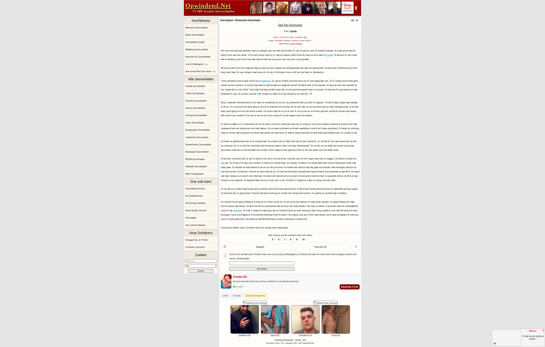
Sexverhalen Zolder (195, 42)
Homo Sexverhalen (194, 122)
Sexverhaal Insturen (195, 188)
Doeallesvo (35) (245, 335)
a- (357, 20)
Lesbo (292, 44)
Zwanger (298, 44)
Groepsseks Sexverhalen (197, 130)
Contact (298, 340)
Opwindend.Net (208, 5)
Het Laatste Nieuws (195, 225)
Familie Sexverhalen (195, 86)
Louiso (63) (335, 335)
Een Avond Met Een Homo (200, 71)
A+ (352, 20)
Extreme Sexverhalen (196, 100)
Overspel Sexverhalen (196, 115)
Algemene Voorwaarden (284, 340)
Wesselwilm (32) (305, 335)
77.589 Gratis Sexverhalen (213, 11)
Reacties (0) (320, 247)
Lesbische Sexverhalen (196, 137)
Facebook (266, 81)
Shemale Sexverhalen (196, 166)
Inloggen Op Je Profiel (196, 240)
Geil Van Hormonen (290, 25)
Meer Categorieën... (195, 174)
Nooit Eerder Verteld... (196, 210)
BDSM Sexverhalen (195, 159)
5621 (305, 37)
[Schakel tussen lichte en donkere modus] (356, 8)
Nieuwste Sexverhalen (196, 27)
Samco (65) (275, 335)
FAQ (304, 340)
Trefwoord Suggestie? (255, 295)
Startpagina (226, 20)
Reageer (260, 247)
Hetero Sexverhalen (195, 108)
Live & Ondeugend (196, 64)
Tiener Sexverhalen (195, 93)
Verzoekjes (190, 217)
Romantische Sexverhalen (198, 144)
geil (222, 163)
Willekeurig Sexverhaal (196, 49)
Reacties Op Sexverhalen (197, 56)
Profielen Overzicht (195, 247)
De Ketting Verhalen (195, 203)
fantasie (237, 210)
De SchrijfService (194, 196)
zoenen (329, 55)
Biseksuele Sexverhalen (197, 151)
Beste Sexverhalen (194, 35)
